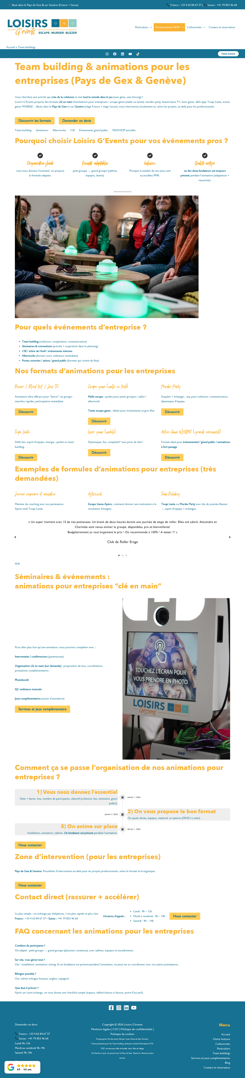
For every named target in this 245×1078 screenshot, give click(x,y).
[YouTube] (130, 54)
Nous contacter (30, 845)
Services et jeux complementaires (210, 1058)
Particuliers (223, 1048)
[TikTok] (138, 54)
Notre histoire (221, 1039)
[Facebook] (114, 54)
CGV (116, 1029)
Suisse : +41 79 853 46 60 (222, 5)
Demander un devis (26, 1024)
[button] (150, 27)
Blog (227, 1062)
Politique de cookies (122, 1034)
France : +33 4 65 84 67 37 (185, 5)
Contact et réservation (217, 1067)
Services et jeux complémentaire (42, 709)
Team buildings (221, 1053)
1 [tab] (119, 555)
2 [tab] (122, 555)
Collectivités (222, 1044)
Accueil (10, 47)
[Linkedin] (122, 54)
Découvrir (26, 412)
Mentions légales (101, 1029)
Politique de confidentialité (136, 1029)
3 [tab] (126, 555)
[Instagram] (107, 54)
